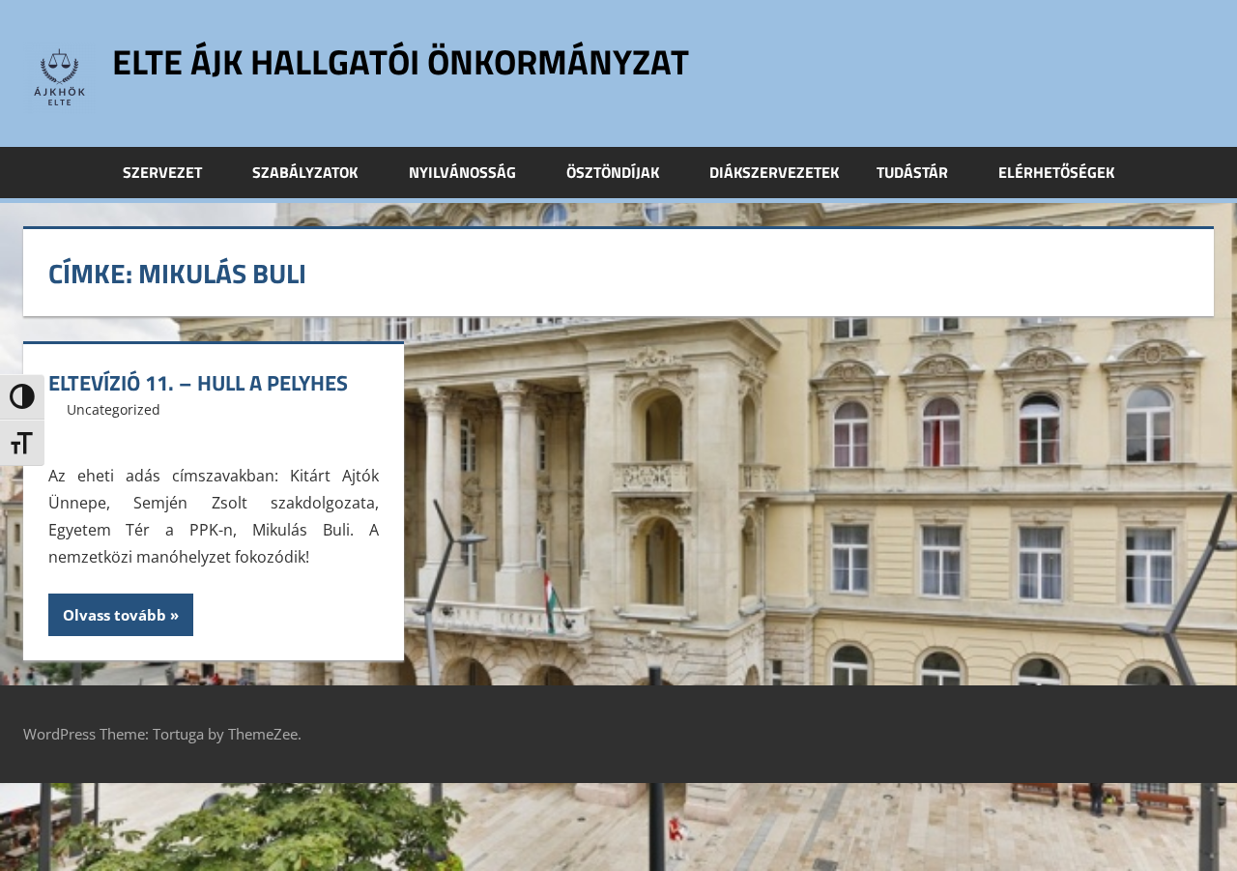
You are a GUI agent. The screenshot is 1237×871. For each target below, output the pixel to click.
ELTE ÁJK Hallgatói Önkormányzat (400, 61)
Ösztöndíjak (612, 172)
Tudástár (912, 172)
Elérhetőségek (1056, 172)
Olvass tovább (114, 614)
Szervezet (162, 172)
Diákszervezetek (774, 172)
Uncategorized (113, 409)
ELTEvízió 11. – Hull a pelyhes (198, 382)
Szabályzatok (305, 172)
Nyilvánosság (462, 172)
